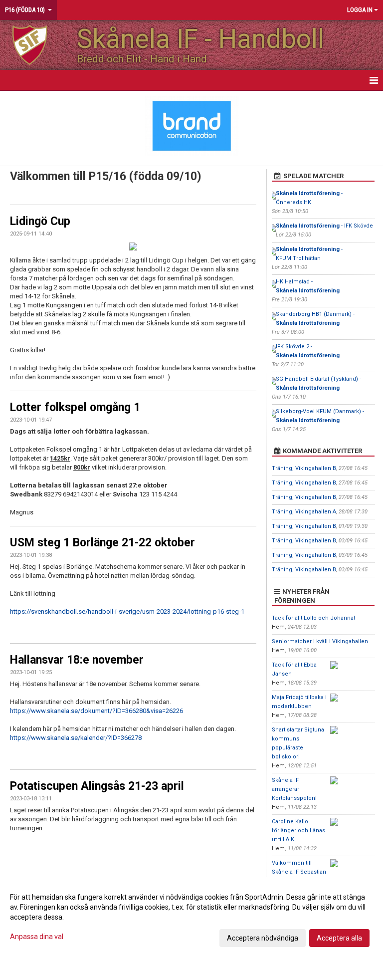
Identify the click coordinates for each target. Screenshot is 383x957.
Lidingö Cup (40, 221)
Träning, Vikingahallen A (304, 511)
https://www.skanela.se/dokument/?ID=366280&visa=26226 (96, 711)
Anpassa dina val (36, 937)
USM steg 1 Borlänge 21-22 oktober (102, 542)
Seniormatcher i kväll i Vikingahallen (320, 641)
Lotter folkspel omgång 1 (75, 407)
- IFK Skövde (324, 226)
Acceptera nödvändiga (262, 938)
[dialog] (191, 917)
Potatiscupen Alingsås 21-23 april (97, 786)
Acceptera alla (339, 938)
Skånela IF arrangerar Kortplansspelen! (294, 789)
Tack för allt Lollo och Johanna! (313, 618)
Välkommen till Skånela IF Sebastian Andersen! (299, 872)
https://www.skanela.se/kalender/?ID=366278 (76, 737)
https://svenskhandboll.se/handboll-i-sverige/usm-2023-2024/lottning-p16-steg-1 (127, 611)
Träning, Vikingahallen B (304, 468)
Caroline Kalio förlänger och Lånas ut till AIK (298, 830)
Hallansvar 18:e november (77, 660)
